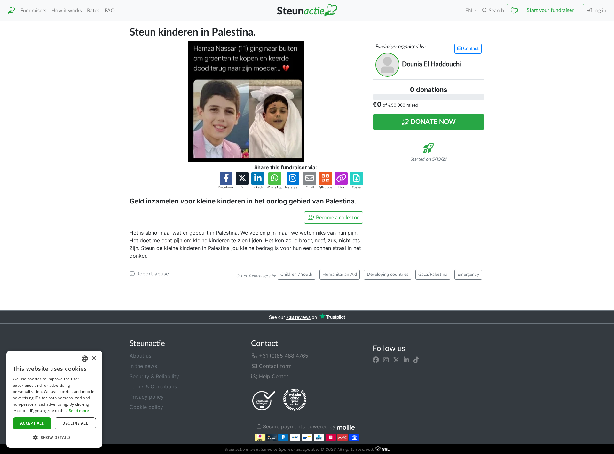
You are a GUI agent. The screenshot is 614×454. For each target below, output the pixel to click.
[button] (493, 10)
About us (140, 356)
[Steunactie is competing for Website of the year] (294, 400)
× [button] (93, 358)
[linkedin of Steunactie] (406, 359)
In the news (143, 366)
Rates (93, 10)
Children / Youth (296, 274)
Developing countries (387, 274)
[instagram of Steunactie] (386, 359)
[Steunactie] (11, 10)
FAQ (110, 10)
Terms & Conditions (153, 386)
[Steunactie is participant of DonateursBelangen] (264, 400)
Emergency (468, 274)
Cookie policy (146, 407)
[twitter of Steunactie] (396, 359)
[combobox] (85, 358)
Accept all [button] (32, 423)
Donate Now (432, 122)
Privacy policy (147, 397)
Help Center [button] (272, 376)
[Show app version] (609, 449)
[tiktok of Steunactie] (416, 359)
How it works (66, 10)
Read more (79, 410)
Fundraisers (33, 10)
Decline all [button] (75, 423)
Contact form (274, 366)
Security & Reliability (154, 376)
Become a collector (337, 217)
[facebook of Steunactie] (376, 359)
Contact (470, 48)
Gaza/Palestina (432, 274)
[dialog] (54, 399)
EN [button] (469, 10)
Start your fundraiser (550, 10)
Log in (599, 10)
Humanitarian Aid (339, 274)
